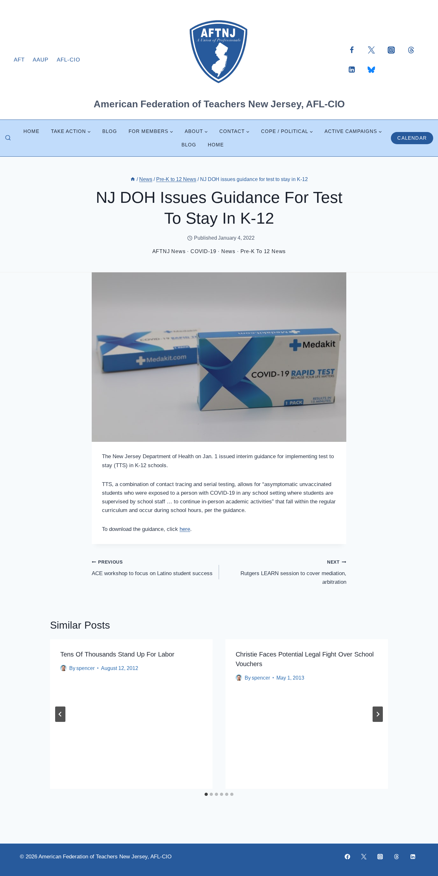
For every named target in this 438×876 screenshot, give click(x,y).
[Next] (378, 714)
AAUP (40, 60)
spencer (85, 668)
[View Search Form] (8, 138)
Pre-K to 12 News (263, 251)
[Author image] (63, 668)
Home (31, 131)
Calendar (412, 138)
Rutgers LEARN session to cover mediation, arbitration (293, 572)
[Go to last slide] (60, 714)
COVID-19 (203, 251)
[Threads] (411, 50)
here (185, 529)
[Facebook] (352, 50)
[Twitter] (371, 50)
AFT (19, 60)
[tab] (206, 794)
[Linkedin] (352, 69)
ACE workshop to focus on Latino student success (152, 568)
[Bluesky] (371, 69)
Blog (109, 131)
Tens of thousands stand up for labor (117, 654)
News (228, 251)
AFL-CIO (68, 60)
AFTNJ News (169, 251)
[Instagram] (391, 50)
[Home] (132, 179)
